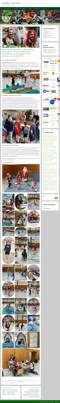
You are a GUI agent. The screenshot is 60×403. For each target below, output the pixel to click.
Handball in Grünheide (10, 3)
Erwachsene (23, 8)
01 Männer (5, 380)
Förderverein (15, 8)
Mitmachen (7, 8)
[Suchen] (56, 198)
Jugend (29, 8)
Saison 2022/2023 (6, 382)
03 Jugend (12, 380)
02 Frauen (8, 380)
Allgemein (16, 380)
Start (2, 8)
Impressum (51, 401)
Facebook (56, 401)
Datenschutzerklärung (44, 401)
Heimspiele (4, 381)
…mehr (43, 8)
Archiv (44, 207)
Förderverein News (35, 380)
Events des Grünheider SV (27, 380)
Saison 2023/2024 (13, 382)
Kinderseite (8, 381)
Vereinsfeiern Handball (18, 381)
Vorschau (23, 381)
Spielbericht (12, 381)
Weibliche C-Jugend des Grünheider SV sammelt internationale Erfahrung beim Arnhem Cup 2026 (50, 164)
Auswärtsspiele (20, 380)
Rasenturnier (36, 8)
